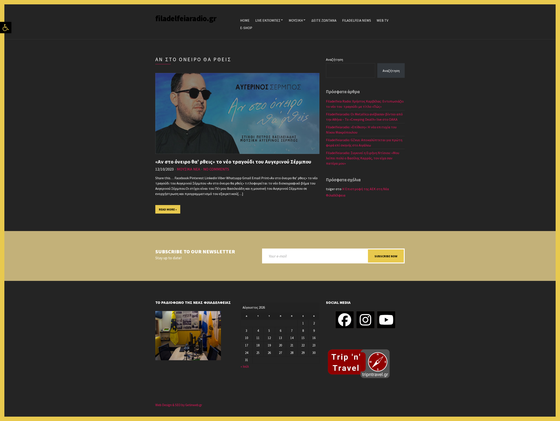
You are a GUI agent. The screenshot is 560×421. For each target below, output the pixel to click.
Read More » (168, 209)
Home (245, 20)
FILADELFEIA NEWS (356, 20)
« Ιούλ (245, 366)
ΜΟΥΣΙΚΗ (296, 20)
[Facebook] (344, 320)
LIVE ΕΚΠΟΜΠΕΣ (267, 20)
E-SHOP (246, 28)
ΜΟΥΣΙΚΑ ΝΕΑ (188, 169)
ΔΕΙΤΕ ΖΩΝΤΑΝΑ (323, 20)
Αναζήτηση (334, 59)
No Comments (216, 169)
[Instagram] (365, 320)
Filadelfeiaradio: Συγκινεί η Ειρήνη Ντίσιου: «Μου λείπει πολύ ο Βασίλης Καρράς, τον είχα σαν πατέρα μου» (362, 158)
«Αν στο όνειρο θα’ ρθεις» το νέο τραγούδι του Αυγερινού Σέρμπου (233, 161)
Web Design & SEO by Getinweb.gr (178, 405)
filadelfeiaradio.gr (185, 18)
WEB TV (382, 20)
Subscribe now (385, 256)
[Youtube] (386, 320)
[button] (5, 27)
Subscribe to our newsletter (195, 252)
